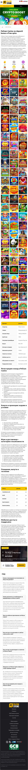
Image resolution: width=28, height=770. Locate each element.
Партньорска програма (14, 715)
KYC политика (14, 734)
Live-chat (14, 717)
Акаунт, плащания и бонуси (14, 739)
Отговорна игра (14, 725)
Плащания (14, 711)
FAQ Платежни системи (14, 713)
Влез (21, 6)
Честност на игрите (14, 732)
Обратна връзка (14, 721)
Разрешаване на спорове (14, 730)
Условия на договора (14, 723)
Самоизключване (14, 727)
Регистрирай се (7, 6)
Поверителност (14, 736)
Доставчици (8, 26)
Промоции (14, 708)
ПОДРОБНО (21, 565)
